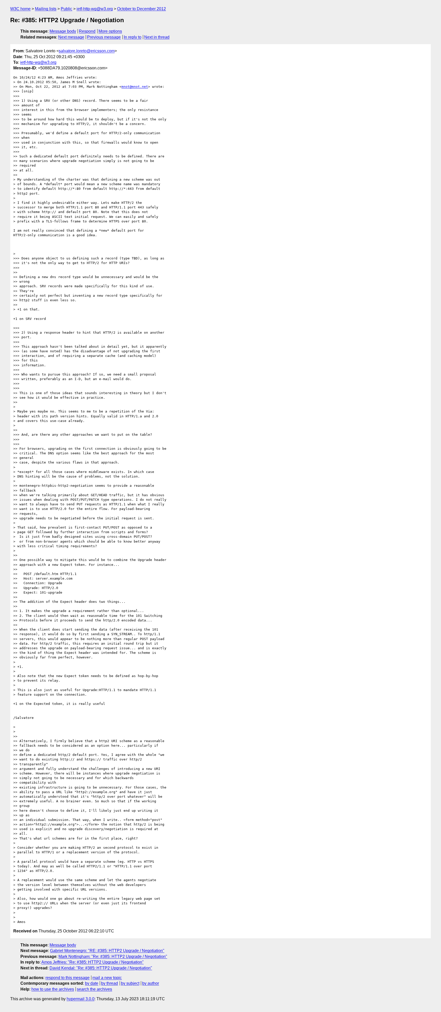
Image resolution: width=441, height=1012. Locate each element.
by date (91, 983)
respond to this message (67, 978)
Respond (87, 31)
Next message (71, 37)
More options (110, 31)
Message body (63, 31)
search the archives (94, 989)
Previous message (104, 37)
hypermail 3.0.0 (80, 999)
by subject (130, 983)
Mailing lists (45, 9)
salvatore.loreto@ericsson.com (87, 51)
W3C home (20, 9)
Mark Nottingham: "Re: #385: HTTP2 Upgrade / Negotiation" (112, 956)
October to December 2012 (141, 9)
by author (150, 983)
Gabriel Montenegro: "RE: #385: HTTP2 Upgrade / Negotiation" (107, 950)
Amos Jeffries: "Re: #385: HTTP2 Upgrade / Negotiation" (92, 962)
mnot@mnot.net (134, 87)
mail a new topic (107, 978)
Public (66, 9)
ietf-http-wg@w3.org (95, 9)
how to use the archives (52, 989)
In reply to (132, 37)
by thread (109, 983)
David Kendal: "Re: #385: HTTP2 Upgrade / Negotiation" (101, 968)
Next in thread (156, 37)
